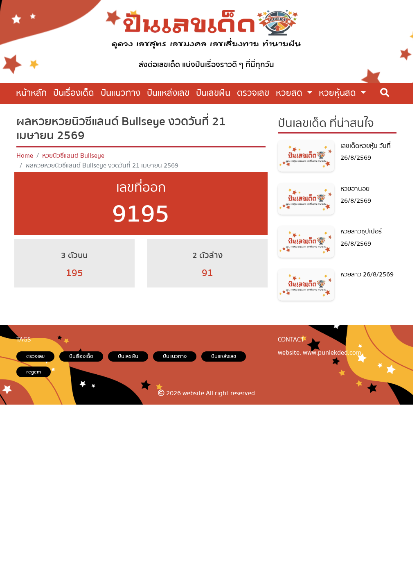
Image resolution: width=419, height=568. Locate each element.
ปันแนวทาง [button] (120, 93)
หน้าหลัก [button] (31, 93)
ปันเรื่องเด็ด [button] (73, 93)
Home (24, 155)
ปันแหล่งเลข (223, 356)
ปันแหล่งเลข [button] (168, 93)
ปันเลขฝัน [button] (213, 93)
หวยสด (290, 93)
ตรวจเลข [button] (253, 93)
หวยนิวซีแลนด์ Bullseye (73, 155)
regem (33, 372)
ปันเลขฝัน (128, 356)
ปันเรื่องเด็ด (81, 356)
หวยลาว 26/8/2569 (367, 274)
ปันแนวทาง (175, 356)
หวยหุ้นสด (338, 93)
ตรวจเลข (35, 356)
